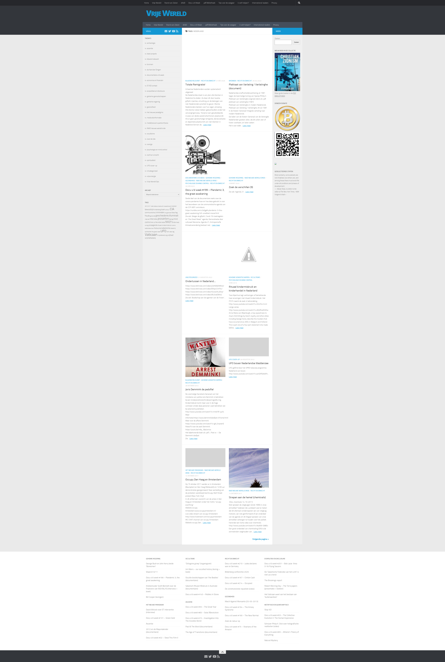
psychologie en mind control (197, 183)
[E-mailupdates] (166, 31)
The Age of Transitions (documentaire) (201, 632)
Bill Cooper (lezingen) (154, 597)
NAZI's (169, 222)
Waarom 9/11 (152, 572)
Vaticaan (151, 234)
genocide (152, 216)
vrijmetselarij (150, 238)
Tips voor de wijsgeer (226, 3)
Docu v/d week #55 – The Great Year (201, 607)
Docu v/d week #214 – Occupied (238, 583)
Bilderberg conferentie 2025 (237, 572)
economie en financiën (155, 80)
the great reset (156, 231)
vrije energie (151, 176)
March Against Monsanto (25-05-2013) (241, 601)
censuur (167, 209)
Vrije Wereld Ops (153, 182)
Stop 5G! (268, 609)
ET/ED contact (152, 86)
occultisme (255, 277)
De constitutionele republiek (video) (239, 589)
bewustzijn (149, 209)
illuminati (173, 215)
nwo (177, 222)
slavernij (173, 228)
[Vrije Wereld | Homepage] (166, 13)
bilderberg (157, 209)
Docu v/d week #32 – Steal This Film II (162, 638)
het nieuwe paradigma (194, 470)
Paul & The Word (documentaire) (199, 626)
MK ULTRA (154, 222)
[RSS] (177, 31)
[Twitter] (169, 31)
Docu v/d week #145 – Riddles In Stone (202, 594)
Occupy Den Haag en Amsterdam (203, 479)
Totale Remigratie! (195, 84)
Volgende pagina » (260, 539)
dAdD (183, 3)
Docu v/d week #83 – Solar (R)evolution (202, 612)
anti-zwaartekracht (166, 206)
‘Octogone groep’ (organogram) (198, 563)
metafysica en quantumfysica (157, 123)
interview (154, 219)
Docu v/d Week (194, 3)
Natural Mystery (271, 640)
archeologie (151, 43)
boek (163, 210)
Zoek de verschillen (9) (241, 187)
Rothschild (157, 228)
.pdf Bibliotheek (209, 3)
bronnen (232, 81)
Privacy (274, 3)
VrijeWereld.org (162, 235)
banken (174, 206)
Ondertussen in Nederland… (200, 281)
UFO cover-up (234, 359)
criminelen (159, 212)
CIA (172, 209)
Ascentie (149, 624)
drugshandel (168, 212)
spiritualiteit (151, 160)
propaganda (153, 225)
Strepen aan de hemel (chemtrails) (247, 497)
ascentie (150, 48)
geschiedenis (162, 215)
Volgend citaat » (280, 194)
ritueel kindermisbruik (165, 225)
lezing (171, 219)
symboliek (148, 231)
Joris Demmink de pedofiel (199, 389)
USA (168, 231)
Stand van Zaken (171, 3)
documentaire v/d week (194, 178)
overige (149, 144)
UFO (163, 231)
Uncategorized (191, 277)
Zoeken (277, 38)
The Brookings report (273, 580)
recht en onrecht (208, 81)
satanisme (166, 228)
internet (147, 219)
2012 (146, 206)
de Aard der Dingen (154, 70)
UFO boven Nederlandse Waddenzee (248, 363)
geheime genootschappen (239, 277)
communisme (150, 213)
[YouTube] (173, 31)
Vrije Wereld (156, 3)
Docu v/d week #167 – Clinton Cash (240, 577)
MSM (159, 222)
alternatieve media (156, 206)
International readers (260, 3)
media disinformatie (154, 118)
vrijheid (170, 235)
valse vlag (171, 231)
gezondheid (190, 181)
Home (146, 3)
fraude (147, 216)
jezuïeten (163, 218)
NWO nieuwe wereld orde (206, 181)
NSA (174, 222)
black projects (152, 54)
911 (149, 206)
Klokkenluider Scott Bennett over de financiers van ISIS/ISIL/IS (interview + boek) (161, 588)
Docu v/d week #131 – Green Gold (160, 618)
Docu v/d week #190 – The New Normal (242, 615)
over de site (151, 139)
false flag (175, 212)
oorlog (146, 225)
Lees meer (207, 125)
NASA (163, 222)
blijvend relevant (192, 81)
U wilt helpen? (243, 3)
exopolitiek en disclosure (156, 91)
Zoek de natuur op (232, 621)
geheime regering (213, 178)
